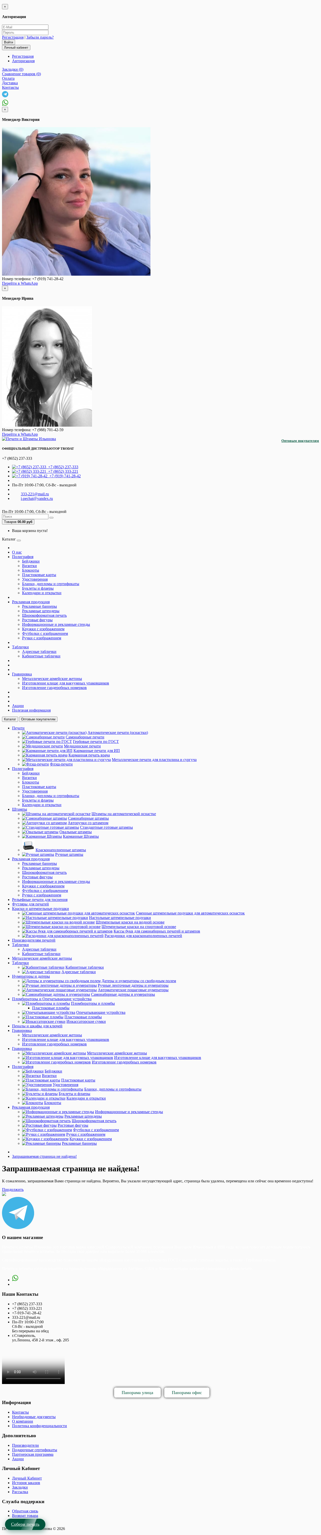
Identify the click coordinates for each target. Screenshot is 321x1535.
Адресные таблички (39, 651)
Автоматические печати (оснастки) (118, 732)
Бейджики (31, 561)
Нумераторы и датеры (31, 976)
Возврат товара (25, 1515)
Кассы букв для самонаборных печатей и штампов (157, 931)
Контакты (20, 1412)
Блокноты (30, 570)
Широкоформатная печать (44, 615)
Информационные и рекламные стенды (56, 624)
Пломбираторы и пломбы (93, 1003)
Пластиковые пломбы (50, 1008)
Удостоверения (35, 579)
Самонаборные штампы (88, 818)
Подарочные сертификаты (34, 1450)
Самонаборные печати (85, 737)
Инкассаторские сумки (86, 1021)
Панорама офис (187, 1392)
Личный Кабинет (27, 1478)
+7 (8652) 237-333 (62, 467)
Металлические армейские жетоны (52, 678)
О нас (17, 552)
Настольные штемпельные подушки (120, 917)
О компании (22, 1421)
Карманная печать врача (89, 755)
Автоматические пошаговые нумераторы (133, 990)
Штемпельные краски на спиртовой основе (139, 927)
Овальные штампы (75, 832)
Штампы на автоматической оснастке (124, 814)
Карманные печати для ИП (96, 750)
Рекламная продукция (31, 602)
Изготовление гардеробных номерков (54, 687)
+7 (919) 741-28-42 (64, 476)
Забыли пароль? (40, 37)
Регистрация (13, 37)
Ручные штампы (69, 854)
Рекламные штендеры (40, 611)
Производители (25, 1445)
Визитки (29, 566)
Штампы (19, 809)
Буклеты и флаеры (38, 588)
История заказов (26, 1483)
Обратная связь (25, 1511)
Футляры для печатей (30, 904)
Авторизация (23, 61)
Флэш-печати (61, 764)
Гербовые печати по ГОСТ (96, 741)
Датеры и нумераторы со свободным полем (139, 981)
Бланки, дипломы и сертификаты (50, 584)
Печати (18, 728)
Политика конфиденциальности (39, 1426)
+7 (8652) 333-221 (62, 471)
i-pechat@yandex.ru (37, 498)
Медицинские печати (82, 746)
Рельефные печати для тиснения (39, 899)
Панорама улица (137, 1392)
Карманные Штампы (81, 836)
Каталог (10, 719)
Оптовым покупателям (300, 441)
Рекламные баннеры (39, 606)
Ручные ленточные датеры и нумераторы (133, 985)
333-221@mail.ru (35, 494)
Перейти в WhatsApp (20, 283)
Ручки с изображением (41, 638)
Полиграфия (22, 557)
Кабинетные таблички (41, 656)
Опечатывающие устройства (100, 1012)
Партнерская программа (32, 1454)
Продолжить (13, 1189)
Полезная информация (31, 710)
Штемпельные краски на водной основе (130, 922)
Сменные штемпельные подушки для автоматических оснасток (190, 913)
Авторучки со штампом (88, 823)
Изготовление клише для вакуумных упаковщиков (65, 683)
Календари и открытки (41, 593)
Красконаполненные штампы (61, 850)
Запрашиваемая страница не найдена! (44, 1156)
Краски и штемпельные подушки (40, 908)
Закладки (20, 1487)
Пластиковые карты (39, 575)
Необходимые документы (34, 1417)
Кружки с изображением (43, 629)
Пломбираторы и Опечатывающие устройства (52, 999)
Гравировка (22, 674)
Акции (18, 706)
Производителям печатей (33, 940)
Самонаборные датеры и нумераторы (123, 994)
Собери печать (25, 1524)
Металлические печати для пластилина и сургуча (154, 759)
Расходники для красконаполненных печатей (143, 936)
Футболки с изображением (45, 633)
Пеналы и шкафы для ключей (37, 1026)
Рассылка (20, 1492)
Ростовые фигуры (37, 620)
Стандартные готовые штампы (106, 827)
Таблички (20, 647)
